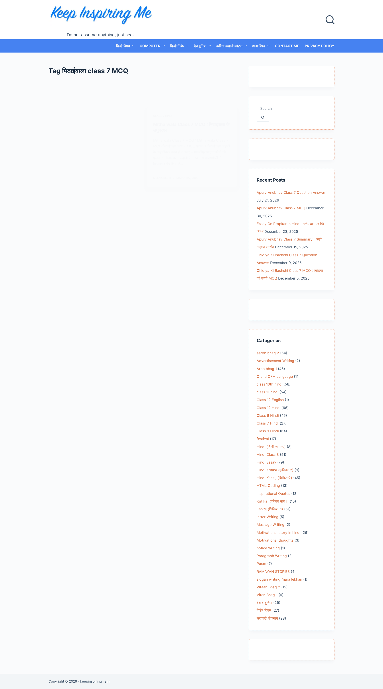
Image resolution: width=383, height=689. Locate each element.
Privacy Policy (319, 46)
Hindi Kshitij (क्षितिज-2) (274, 478)
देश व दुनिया (264, 602)
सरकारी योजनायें (267, 618)
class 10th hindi (269, 384)
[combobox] (291, 108)
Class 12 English (270, 399)
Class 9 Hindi (268, 431)
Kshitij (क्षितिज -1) (270, 509)
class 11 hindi (267, 392)
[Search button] (263, 117)
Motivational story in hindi (278, 532)
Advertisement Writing (275, 360)
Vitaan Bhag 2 (268, 587)
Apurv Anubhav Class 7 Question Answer (291, 192)
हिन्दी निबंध (177, 46)
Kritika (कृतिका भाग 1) (273, 501)
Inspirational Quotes (273, 493)
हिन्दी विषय (123, 46)
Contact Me (287, 46)
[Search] (330, 19)
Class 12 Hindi (268, 407)
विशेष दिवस (264, 610)
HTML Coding (268, 485)
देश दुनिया (200, 46)
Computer (150, 46)
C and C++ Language (275, 376)
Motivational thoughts (275, 540)
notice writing (268, 548)
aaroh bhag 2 (268, 353)
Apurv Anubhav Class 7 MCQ (281, 208)
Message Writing (270, 524)
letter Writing (267, 517)
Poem (261, 563)
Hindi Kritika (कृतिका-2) (275, 470)
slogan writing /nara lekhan (279, 579)
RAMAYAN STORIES (273, 571)
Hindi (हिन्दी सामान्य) (271, 446)
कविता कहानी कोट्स (229, 46)
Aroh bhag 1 (267, 368)
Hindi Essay (266, 462)
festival (263, 438)
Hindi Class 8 (268, 454)
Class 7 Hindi (162, 115)
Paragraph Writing (272, 556)
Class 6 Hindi (268, 415)
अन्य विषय (258, 46)
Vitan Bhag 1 (267, 595)
